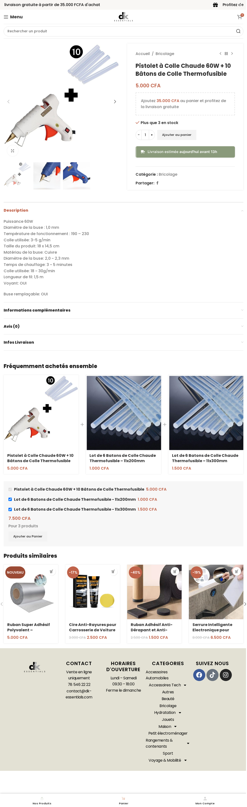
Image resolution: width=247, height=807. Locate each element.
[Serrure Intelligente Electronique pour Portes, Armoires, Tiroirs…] (216, 592)
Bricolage (165, 53)
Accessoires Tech (165, 685)
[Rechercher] (238, 31)
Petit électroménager (168, 733)
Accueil (143, 53)
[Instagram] (226, 675)
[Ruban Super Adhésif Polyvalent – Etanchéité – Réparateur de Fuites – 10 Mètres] (31, 592)
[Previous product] (220, 54)
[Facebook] (199, 675)
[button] (8, 101)
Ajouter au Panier (27, 536)
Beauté (168, 699)
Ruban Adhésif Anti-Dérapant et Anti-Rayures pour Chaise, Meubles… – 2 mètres (152, 633)
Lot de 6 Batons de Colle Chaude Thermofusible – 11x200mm (122, 458)
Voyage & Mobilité (165, 760)
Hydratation (165, 712)
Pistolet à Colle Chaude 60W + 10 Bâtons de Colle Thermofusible (40, 458)
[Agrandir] (12, 150)
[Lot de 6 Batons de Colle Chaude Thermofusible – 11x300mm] (205, 412)
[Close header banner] (241, 5)
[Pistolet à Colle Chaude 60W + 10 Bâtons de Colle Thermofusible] (41, 412)
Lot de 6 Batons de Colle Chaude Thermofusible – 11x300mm (205, 458)
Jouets (168, 719)
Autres (168, 692)
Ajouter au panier (177, 134)
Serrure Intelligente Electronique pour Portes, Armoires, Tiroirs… (212, 633)
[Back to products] (226, 54)
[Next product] (232, 54)
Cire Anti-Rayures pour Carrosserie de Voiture (92, 627)
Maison (164, 726)
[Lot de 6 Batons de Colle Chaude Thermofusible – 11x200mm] (123, 412)
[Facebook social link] (157, 183)
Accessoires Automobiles (157, 675)
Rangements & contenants (159, 743)
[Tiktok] (212, 675)
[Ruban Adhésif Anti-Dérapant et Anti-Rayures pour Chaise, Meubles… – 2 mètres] (154, 592)
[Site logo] (123, 16)
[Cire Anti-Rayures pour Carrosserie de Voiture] (92, 592)
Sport (168, 753)
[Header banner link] (123, 5)
